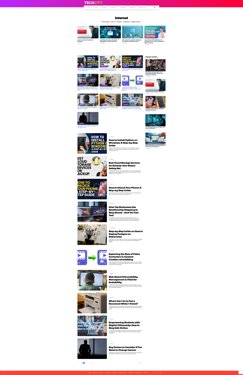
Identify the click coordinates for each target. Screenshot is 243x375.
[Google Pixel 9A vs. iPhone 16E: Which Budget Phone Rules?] (155, 102)
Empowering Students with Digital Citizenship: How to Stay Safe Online (124, 325)
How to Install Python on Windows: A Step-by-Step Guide (87, 70)
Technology (104, 85)
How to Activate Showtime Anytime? (155, 91)
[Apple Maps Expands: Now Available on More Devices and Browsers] (155, 139)
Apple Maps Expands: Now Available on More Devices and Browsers (156, 146)
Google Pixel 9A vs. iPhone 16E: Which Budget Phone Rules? (155, 109)
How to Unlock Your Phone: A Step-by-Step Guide (125, 189)
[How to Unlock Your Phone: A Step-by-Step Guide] (132, 61)
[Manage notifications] (3, 372)
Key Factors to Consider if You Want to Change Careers (125, 348)
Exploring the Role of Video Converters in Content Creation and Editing (131, 89)
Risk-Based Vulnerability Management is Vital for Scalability (123, 279)
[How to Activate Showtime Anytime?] (88, 32)
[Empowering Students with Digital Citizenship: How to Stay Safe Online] (132, 100)
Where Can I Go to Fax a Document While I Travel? (123, 302)
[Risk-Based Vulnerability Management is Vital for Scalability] (87, 100)
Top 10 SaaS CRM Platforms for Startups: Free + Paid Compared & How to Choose (154, 41)
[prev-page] (78, 363)
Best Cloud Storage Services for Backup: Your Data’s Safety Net (108, 70)
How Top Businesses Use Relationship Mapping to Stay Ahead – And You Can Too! (87, 89)
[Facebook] (156, 373)
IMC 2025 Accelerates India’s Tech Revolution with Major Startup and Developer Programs (154, 73)
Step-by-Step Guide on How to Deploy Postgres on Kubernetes (110, 88)
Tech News (148, 76)
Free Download (105, 21)
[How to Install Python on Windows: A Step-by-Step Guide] (87, 61)
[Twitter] (158, 373)
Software (119, 21)
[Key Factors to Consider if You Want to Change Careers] (87, 118)
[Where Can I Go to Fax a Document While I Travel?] (110, 100)
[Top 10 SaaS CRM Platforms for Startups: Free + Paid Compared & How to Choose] (155, 32)
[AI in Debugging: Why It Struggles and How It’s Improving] (155, 120)
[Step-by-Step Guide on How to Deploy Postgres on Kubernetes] (110, 80)
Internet (80, 42)
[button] (154, 6)
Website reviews (135, 21)
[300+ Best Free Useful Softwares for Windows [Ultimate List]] (132, 32)
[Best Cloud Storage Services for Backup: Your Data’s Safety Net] (110, 61)
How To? (113, 21)
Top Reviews (126, 21)
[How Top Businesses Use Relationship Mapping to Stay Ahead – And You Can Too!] (87, 80)
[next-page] (94, 363)
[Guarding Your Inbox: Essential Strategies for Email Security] (110, 32)
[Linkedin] (161, 373)
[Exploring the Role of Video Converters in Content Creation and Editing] (132, 80)
